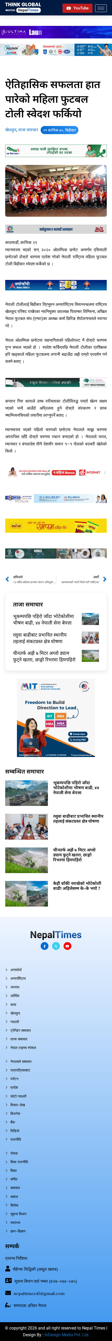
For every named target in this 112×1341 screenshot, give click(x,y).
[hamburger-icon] (101, 8)
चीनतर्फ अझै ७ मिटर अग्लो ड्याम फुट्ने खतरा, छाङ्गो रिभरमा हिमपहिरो (44, 656)
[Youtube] (67, 946)
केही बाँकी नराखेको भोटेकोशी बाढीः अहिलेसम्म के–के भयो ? (77, 885)
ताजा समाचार (28, 129)
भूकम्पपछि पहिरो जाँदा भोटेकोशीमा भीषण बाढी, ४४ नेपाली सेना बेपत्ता (43, 619)
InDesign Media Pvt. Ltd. (67, 1334)
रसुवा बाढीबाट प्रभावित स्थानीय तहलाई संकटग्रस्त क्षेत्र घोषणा (39, 638)
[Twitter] (56, 946)
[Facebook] (44, 946)
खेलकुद (10, 129)
